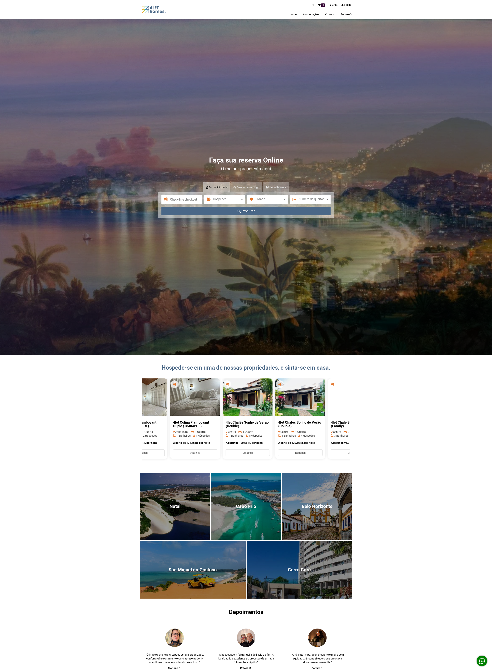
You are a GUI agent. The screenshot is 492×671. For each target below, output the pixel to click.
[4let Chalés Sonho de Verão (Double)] (167, 397)
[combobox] (229, 199)
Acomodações (310, 14)
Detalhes (167, 452)
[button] (186, 199)
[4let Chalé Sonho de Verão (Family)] (272, 397)
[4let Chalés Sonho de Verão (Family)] (325, 397)
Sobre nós (347, 14)
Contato (330, 14)
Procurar (248, 211)
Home (293, 14)
